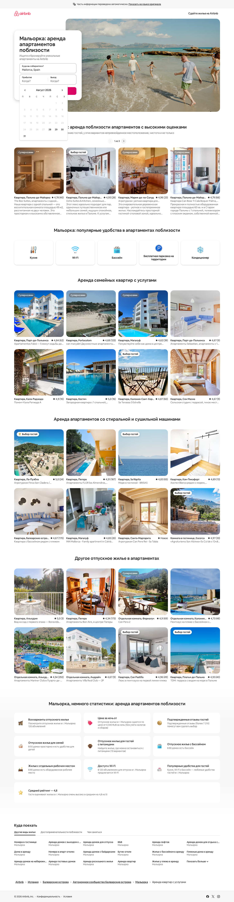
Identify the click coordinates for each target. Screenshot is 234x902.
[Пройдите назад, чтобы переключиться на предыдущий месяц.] (25, 90)
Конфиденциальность (48, 896)
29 (56, 129)
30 (62, 129)
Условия (67, 896)
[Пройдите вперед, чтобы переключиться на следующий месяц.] (62, 90)
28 (50, 129)
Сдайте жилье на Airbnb (203, 13)
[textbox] (33, 81)
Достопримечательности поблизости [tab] (61, 832)
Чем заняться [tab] (94, 832)
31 (24, 136)
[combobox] (48, 70)
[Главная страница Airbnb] (22, 13)
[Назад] (110, 141)
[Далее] (123, 141)
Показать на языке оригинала (144, 4)
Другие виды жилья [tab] (25, 832)
